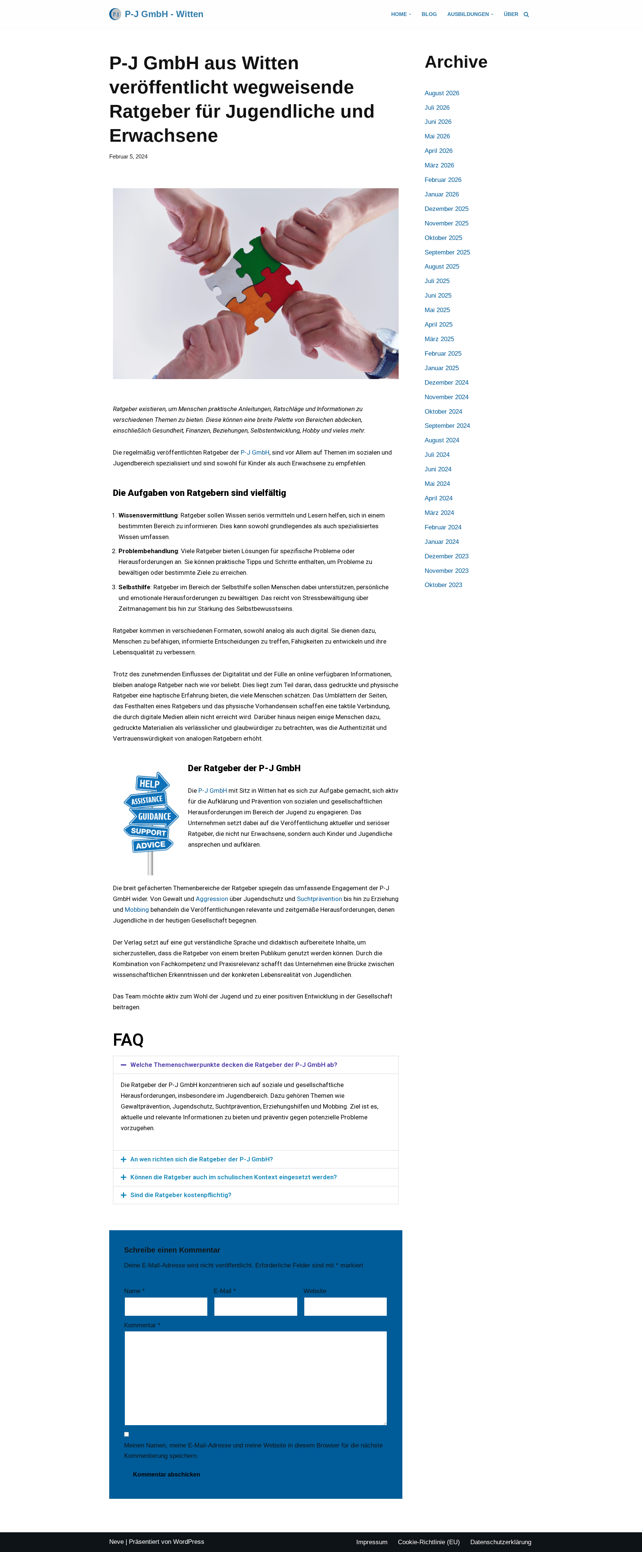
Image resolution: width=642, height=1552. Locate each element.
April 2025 (439, 324)
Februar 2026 (443, 179)
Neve (116, 1541)
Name (134, 1291)
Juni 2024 (438, 469)
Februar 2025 (443, 353)
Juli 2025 (437, 281)
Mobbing (137, 909)
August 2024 (442, 440)
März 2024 (439, 512)
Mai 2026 (437, 136)
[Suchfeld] (526, 14)
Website (315, 1291)
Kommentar (142, 1325)
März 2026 (439, 165)
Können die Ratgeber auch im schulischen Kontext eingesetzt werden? (233, 1177)
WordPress (188, 1541)
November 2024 (446, 397)
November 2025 (446, 223)
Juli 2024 (437, 454)
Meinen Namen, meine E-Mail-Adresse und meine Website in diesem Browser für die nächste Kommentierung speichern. (253, 1451)
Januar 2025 (442, 368)
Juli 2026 (437, 107)
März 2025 (439, 339)
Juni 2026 (438, 121)
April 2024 (439, 498)
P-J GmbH (255, 452)
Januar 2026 (442, 194)
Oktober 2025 (443, 237)
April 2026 (439, 150)
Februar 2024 (443, 527)
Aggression (212, 898)
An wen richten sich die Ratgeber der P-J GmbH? (201, 1159)
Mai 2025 (437, 310)
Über (511, 14)
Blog (429, 14)
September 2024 (447, 425)
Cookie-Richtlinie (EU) (429, 1542)
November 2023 (446, 570)
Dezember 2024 (446, 382)
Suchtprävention (319, 898)
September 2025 (447, 252)
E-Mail (225, 1291)
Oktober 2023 (443, 585)
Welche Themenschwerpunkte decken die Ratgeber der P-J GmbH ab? (233, 1064)
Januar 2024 (442, 541)
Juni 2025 (438, 295)
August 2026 (442, 93)
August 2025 (442, 266)
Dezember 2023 (446, 556)
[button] (410, 14)
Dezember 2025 (446, 208)
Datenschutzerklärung (500, 1542)
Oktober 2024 (443, 411)
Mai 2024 (437, 483)
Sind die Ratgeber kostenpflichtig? (180, 1195)
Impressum (372, 1542)
